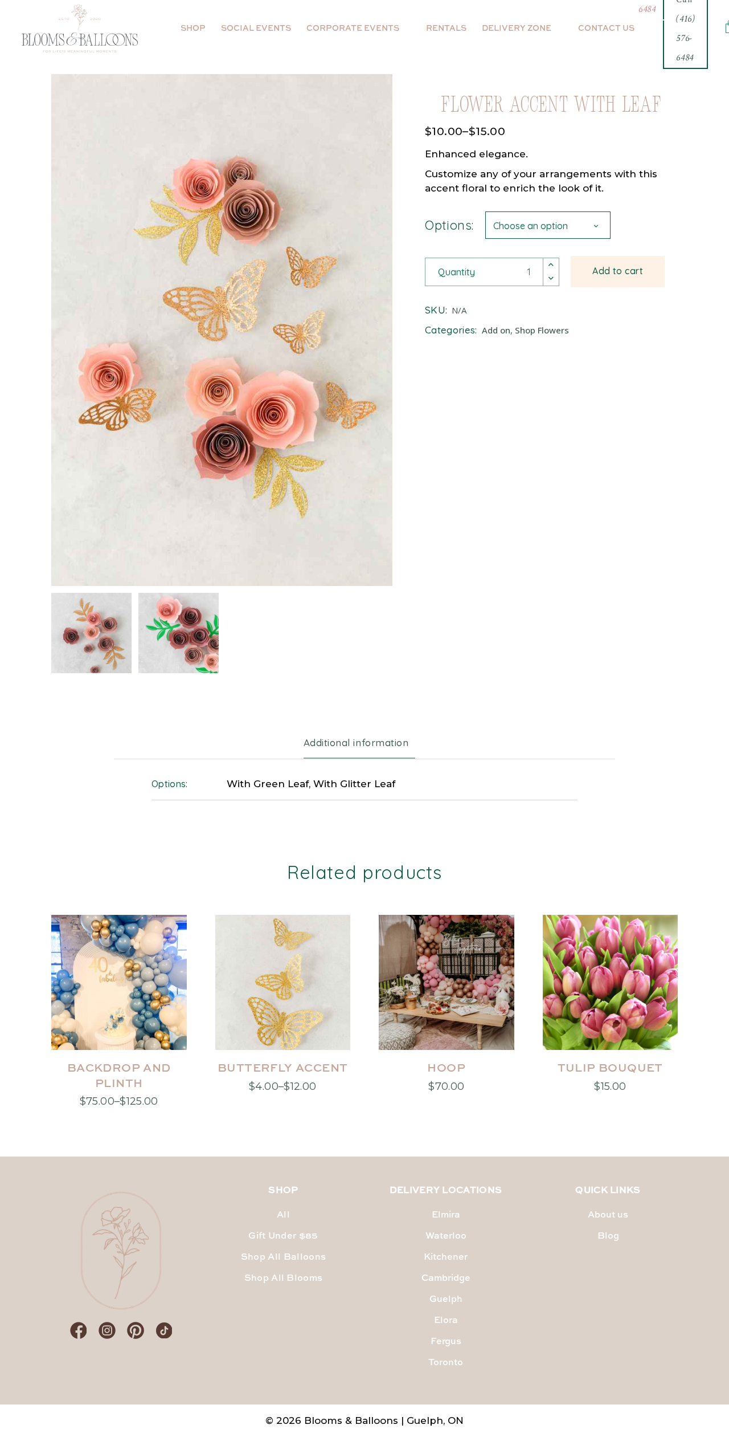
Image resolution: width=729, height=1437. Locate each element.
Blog (608, 1236)
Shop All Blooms (283, 1278)
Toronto (445, 1362)
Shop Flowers (542, 330)
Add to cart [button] (446, 1084)
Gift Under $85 (283, 1236)
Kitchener (446, 1257)
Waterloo (445, 1236)
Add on (496, 330)
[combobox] (548, 225)
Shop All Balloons (283, 1257)
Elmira (446, 1215)
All (283, 1215)
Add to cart (617, 270)
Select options (119, 1099)
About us (608, 1215)
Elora (446, 1320)
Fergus (446, 1341)
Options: (449, 225)
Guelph (445, 1299)
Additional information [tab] (356, 742)
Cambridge (445, 1278)
